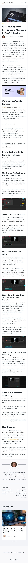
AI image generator (13, 439)
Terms (16, 560)
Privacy (12, 560)
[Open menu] (22, 3)
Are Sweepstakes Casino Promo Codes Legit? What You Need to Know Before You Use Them (20, 492)
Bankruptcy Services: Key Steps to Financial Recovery (7, 490)
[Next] (24, 525)
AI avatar (4, 107)
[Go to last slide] (4, 525)
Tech (3, 23)
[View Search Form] (25, 2)
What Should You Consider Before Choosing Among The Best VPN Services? (13, 531)
